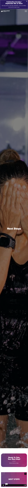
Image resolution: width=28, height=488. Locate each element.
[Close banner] (27, 1)
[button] (26, 11)
